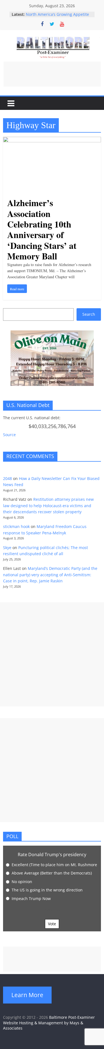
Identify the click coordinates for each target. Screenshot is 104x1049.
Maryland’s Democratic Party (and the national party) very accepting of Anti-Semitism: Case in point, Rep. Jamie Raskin (50, 574)
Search (88, 314)
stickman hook (16, 526)
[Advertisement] (52, 74)
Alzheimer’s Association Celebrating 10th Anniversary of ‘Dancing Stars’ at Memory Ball (42, 229)
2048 (7, 478)
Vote (52, 923)
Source (9, 434)
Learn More (27, 995)
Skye (7, 547)
